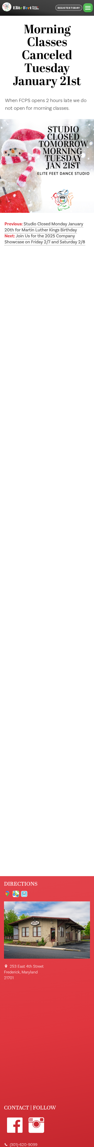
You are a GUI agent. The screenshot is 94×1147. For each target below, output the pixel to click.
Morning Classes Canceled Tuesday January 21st (47, 56)
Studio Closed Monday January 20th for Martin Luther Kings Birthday (44, 227)
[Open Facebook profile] (15, 1125)
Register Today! (69, 8)
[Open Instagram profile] (36, 1125)
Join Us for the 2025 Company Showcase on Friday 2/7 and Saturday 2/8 (45, 239)
